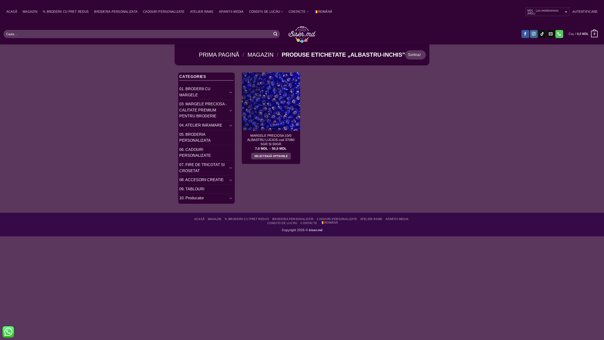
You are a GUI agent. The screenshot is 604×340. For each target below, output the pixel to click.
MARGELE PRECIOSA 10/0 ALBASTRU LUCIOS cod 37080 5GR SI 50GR (270, 140)
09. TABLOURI (191, 189)
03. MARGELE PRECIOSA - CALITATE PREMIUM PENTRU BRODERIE (203, 110)
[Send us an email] (551, 34)
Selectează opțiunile (271, 156)
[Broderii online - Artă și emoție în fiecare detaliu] (302, 34)
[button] (585, 11)
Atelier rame (202, 11)
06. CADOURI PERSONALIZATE (195, 153)
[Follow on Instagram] (534, 34)
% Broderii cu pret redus (66, 11)
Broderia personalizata (116, 11)
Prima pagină (219, 54)
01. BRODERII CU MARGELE (194, 92)
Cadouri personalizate (164, 11)
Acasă (11, 11)
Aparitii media (231, 11)
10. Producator (191, 198)
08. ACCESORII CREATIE (201, 180)
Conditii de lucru (264, 11)
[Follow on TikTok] (542, 34)
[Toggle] (231, 92)
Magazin (30, 11)
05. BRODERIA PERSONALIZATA (195, 137)
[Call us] (559, 34)
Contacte (297, 11)
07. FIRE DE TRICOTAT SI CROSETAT (202, 168)
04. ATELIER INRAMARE (200, 125)
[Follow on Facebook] (525, 34)
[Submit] (275, 34)
